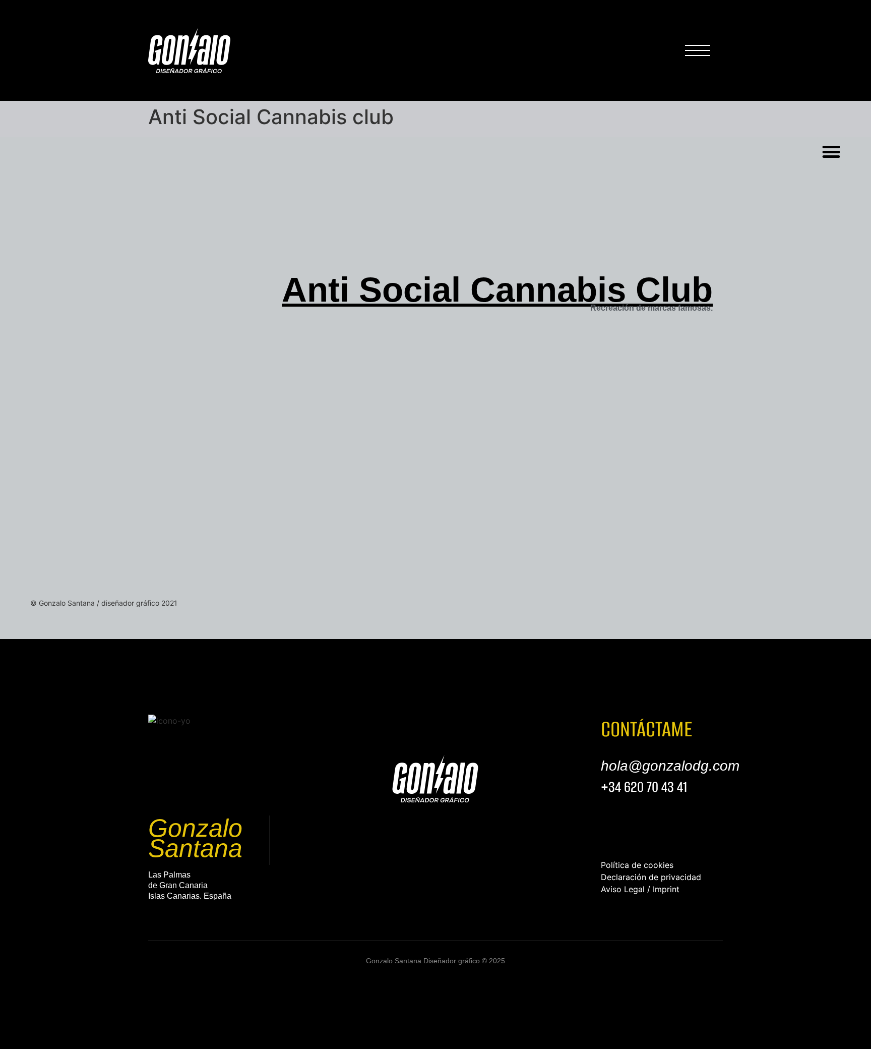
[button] (831, 151)
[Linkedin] (156, 917)
